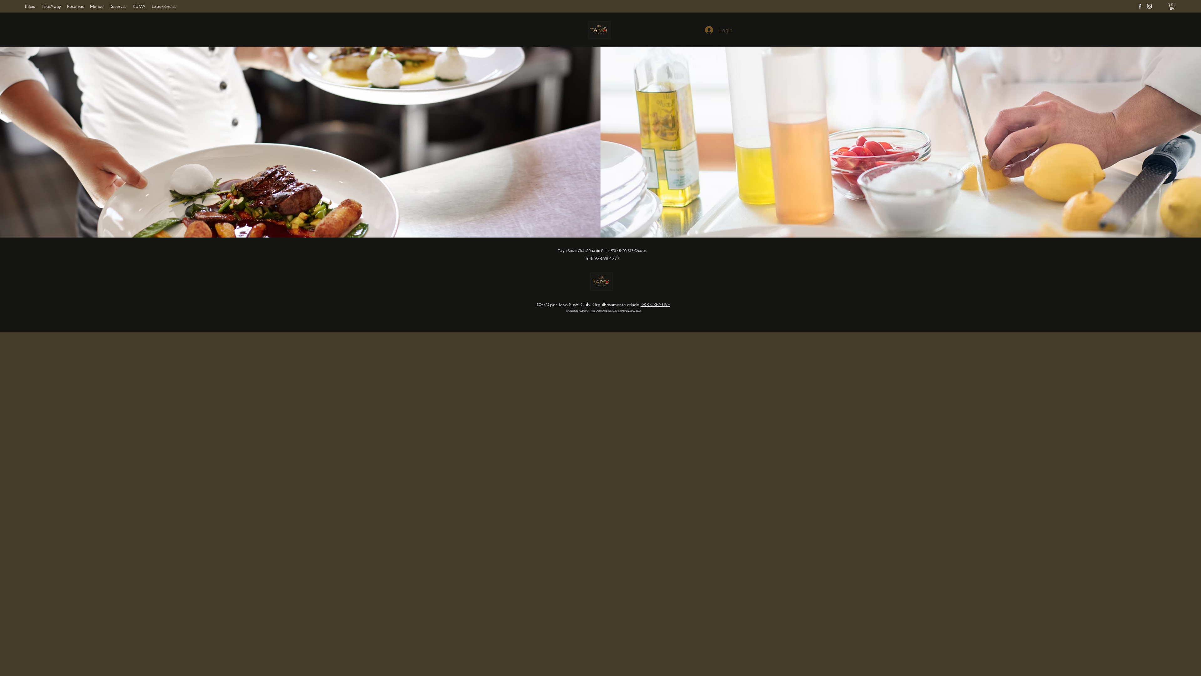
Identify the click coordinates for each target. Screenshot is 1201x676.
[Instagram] (1149, 6)
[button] (1172, 6)
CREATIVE (660, 304)
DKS (645, 304)
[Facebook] (1140, 6)
